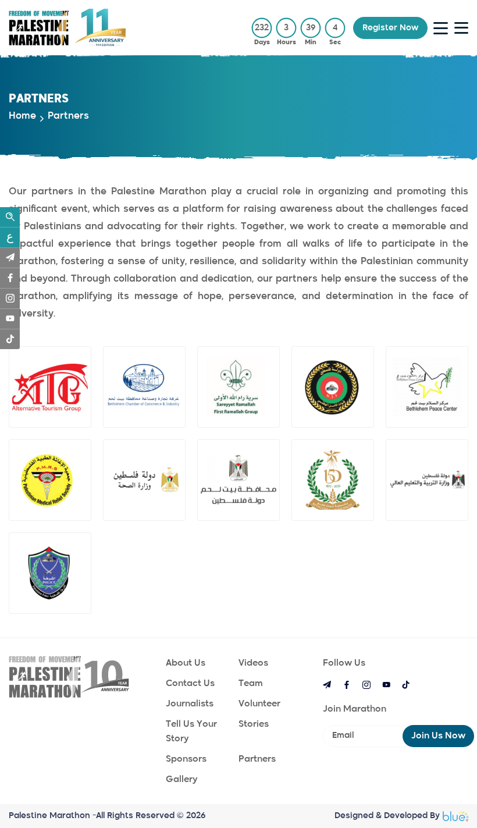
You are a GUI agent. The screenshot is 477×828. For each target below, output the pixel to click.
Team (250, 683)
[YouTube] (10, 319)
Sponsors (186, 759)
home (22, 116)
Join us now (438, 735)
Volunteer (259, 703)
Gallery (181, 779)
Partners (257, 759)
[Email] (10, 258)
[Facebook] (10, 278)
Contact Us (190, 683)
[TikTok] (10, 339)
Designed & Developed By (387, 816)
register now (390, 28)
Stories (253, 724)
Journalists (189, 703)
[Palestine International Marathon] (81, 677)
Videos (253, 663)
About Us (185, 663)
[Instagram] (10, 298)
